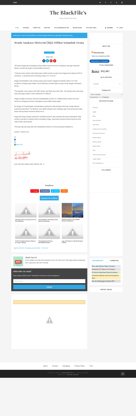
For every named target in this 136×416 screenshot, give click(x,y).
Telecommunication (99, 155)
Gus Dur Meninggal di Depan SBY (103, 281)
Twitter (56, 191)
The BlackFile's (67, 372)
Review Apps (97, 137)
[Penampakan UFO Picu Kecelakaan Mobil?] (49, 231)
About (45, 366)
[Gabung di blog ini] (116, 2)
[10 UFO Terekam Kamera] (26, 231)
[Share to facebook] (43, 60)
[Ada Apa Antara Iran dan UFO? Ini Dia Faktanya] (26, 210)
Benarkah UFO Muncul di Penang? (103, 269)
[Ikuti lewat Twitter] (100, 2)
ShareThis (19, 145)
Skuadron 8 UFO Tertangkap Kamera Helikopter (71, 220)
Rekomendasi (97, 260)
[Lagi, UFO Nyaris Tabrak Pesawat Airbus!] (72, 231)
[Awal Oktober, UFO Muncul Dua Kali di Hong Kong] (49, 210)
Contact (55, 366)
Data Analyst (97, 120)
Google (35, 191)
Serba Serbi (96, 146)
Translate (105, 97)
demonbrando (20, 248)
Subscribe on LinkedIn (99, 61)
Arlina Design (73, 374)
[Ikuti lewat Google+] (111, 2)
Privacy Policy (80, 366)
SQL (94, 150)
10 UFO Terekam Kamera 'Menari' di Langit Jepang (25, 241)
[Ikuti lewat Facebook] (105, 2)
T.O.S (91, 366)
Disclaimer (66, 366)
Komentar (45, 248)
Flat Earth (96, 125)
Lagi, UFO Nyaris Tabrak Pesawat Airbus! (72, 241)
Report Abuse (106, 289)
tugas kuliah (97, 159)
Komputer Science (99, 133)
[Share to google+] (51, 60)
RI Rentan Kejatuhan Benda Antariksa (104, 272)
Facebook (45, 191)
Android (95, 108)
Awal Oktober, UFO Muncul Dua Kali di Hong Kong (48, 220)
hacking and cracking (99, 129)
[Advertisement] (47, 356)
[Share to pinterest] (54, 60)
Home (15, 2)
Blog (94, 116)
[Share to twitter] (47, 60)
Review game (97, 142)
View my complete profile (101, 56)
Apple (94, 112)
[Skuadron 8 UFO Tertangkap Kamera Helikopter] (72, 210)
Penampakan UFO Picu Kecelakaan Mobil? (45, 241)
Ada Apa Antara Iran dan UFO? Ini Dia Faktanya (25, 220)
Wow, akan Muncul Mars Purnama (103, 266)
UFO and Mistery (49, 52)
